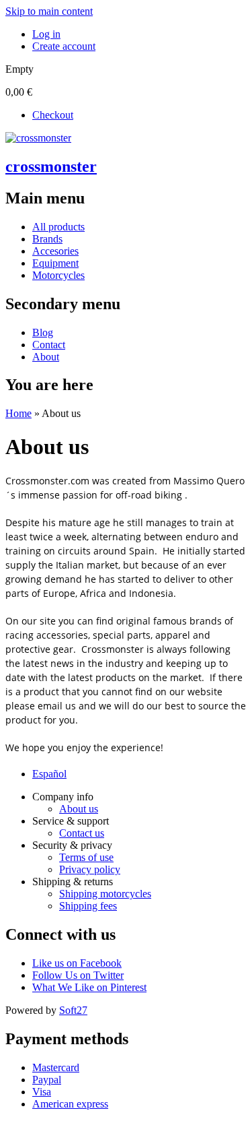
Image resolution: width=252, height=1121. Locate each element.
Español (49, 773)
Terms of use (86, 857)
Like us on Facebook (77, 963)
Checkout (52, 115)
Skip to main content (49, 11)
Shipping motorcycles (105, 893)
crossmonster (51, 166)
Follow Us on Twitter (78, 975)
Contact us (81, 833)
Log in (46, 34)
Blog (42, 332)
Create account (63, 46)
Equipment (55, 263)
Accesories (55, 251)
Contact (48, 344)
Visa (41, 1091)
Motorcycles (58, 275)
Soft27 (73, 1010)
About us (78, 808)
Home (18, 413)
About (45, 356)
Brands (47, 239)
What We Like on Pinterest (89, 987)
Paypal (46, 1079)
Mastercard (55, 1067)
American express (70, 1104)
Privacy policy (89, 869)
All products (58, 226)
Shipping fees (88, 905)
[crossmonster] (38, 137)
